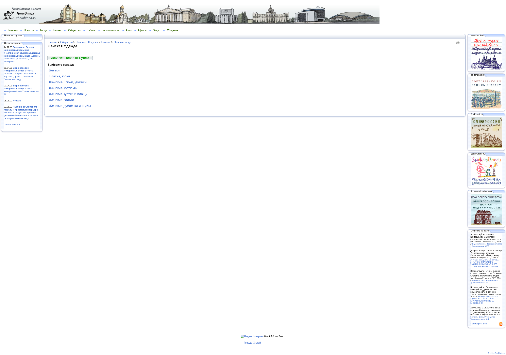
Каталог (105, 42)
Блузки (54, 70)
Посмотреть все (12, 124)
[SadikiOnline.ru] (486, 185)
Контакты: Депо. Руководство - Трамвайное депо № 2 (483, 318)
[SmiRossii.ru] (486, 147)
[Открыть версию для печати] (458, 42)
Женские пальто (61, 100)
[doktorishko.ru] (486, 108)
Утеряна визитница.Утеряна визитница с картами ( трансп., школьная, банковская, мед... (20, 74)
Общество (74, 30)
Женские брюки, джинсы (68, 82)
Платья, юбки (59, 76)
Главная (13, 30)
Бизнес (57, 30)
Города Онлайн (253, 342)
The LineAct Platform (496, 353)
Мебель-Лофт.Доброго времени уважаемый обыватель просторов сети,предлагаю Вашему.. (21, 113)
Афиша (142, 30)
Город (43, 30)
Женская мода (122, 42)
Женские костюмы (63, 88)
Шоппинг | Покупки (87, 42)
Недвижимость (110, 30)
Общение (172, 30)
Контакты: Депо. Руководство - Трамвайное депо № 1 (484, 281)
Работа (91, 30)
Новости (29, 30)
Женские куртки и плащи (68, 94)
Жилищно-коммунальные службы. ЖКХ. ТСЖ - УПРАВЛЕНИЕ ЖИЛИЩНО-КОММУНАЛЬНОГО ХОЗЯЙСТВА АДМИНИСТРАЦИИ (484, 263)
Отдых (157, 30)
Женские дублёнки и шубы (70, 106)
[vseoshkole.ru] (486, 68)
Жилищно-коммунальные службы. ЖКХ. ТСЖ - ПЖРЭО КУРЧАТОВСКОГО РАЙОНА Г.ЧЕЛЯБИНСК (484, 299)
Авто (128, 30)
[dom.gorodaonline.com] (486, 224)
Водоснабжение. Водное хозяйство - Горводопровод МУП (486, 245)
